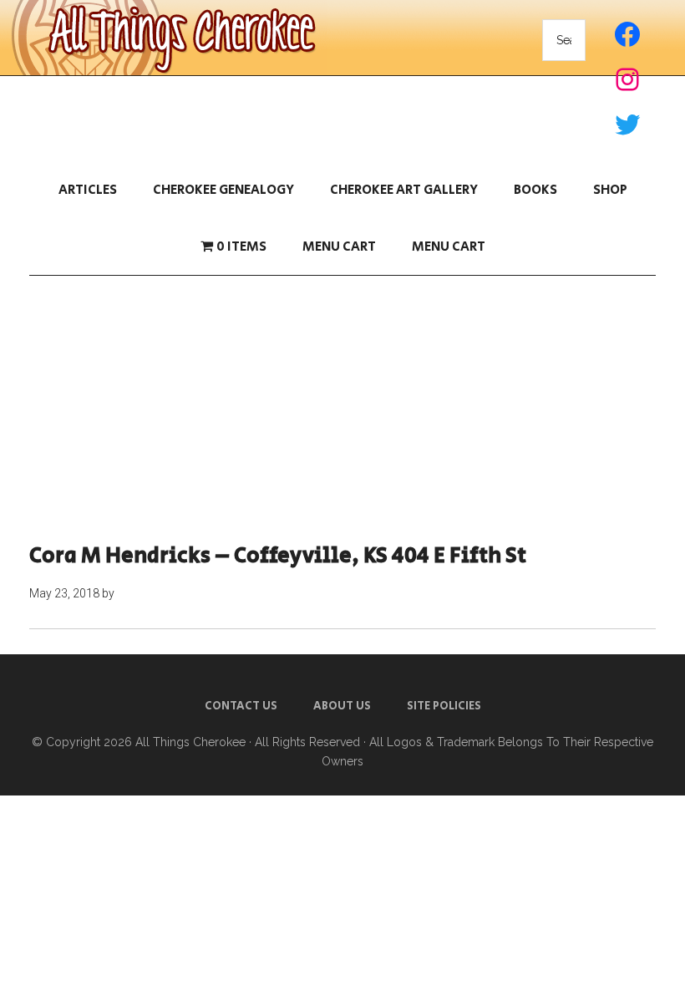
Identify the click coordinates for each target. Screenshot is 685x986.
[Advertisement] (342, 409)
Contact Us (241, 706)
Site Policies (444, 706)
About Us (342, 706)
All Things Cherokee (190, 742)
